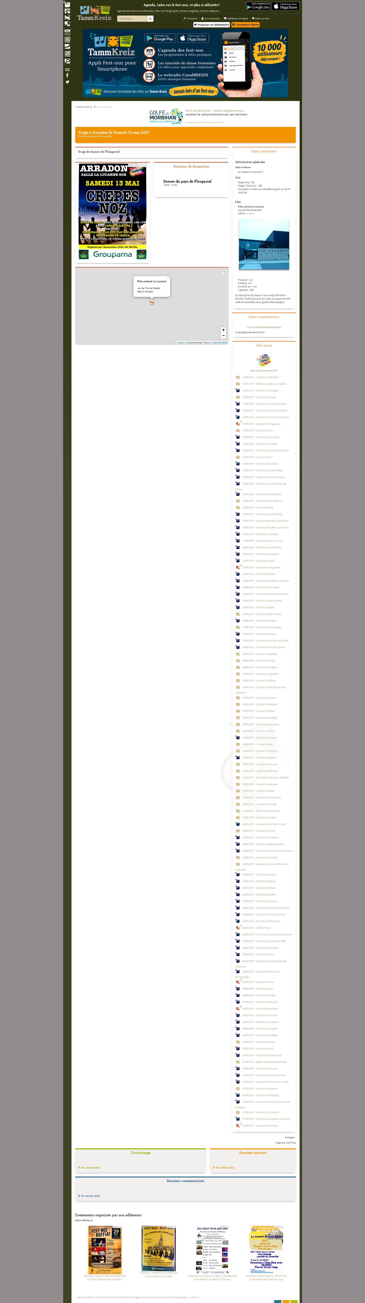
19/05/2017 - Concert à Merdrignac (261, 810)
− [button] (223, 335)
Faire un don (262, 18)
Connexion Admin (247, 24)
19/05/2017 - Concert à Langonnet (260, 724)
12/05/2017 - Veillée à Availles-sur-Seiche (264, 383)
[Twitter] (67, 83)
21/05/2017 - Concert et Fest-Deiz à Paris (264, 1074)
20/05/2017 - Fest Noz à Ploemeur (260, 837)
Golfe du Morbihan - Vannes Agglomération (215, 110)
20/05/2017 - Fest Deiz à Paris (258, 954)
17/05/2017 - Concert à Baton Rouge (261, 627)
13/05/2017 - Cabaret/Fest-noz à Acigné (263, 476)
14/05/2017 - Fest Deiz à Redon (259, 573)
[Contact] (67, 70)
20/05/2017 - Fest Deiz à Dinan (258, 887)
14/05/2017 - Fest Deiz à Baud (258, 560)
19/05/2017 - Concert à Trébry (258, 730)
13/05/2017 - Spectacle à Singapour (261, 423)
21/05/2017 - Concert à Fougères (260, 1088)
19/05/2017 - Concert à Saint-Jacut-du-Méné (265, 777)
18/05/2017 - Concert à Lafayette (259, 653)
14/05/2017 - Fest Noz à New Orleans (262, 600)
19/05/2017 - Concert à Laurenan (259, 783)
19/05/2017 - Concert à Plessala (259, 803)
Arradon (100, 132)
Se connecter (212, 18)
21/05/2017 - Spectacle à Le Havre (260, 1125)
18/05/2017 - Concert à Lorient (258, 660)
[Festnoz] (67, 4)
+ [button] (223, 330)
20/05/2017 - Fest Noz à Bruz (257, 988)
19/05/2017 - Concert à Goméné (259, 817)
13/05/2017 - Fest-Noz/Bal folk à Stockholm (265, 520)
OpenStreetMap (220, 342)
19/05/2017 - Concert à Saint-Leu (259, 750)
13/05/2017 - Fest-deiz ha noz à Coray (262, 540)
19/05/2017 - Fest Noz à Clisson (259, 737)
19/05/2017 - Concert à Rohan (258, 790)
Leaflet (180, 342)
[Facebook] (67, 76)
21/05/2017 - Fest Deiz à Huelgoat (260, 1094)
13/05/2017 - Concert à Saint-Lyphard (262, 500)
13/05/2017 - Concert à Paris (257, 430)
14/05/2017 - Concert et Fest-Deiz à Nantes (265, 593)
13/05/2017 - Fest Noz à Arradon (259, 443)
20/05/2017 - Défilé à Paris (256, 927)
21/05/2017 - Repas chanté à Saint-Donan (264, 1061)
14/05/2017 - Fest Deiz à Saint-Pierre (261, 547)
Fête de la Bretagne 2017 (264, 370)
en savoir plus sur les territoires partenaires (205, 122)
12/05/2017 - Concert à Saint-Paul (260, 376)
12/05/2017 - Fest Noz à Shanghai (260, 390)
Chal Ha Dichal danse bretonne (264, 327)
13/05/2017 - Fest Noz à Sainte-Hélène (262, 470)
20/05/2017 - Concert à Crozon (258, 830)
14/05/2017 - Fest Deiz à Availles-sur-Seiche (265, 580)
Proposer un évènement (213, 24)
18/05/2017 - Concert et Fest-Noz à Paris (264, 647)
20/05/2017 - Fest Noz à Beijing (259, 880)
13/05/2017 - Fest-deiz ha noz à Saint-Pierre (265, 416)
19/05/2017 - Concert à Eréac (257, 744)
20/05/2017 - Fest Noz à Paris (258, 1048)
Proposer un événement (155, 1297)
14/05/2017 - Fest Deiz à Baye (258, 607)
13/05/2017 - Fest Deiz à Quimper (260, 533)
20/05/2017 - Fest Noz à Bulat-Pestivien (263, 843)
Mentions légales (132, 1297)
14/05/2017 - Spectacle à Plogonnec (261, 567)
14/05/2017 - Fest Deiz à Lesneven (260, 553)
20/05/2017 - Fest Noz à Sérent (258, 995)
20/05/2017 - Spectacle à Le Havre (260, 1008)
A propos (82, 1297)
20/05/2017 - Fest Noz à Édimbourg (261, 920)
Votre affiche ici (84, 1220)
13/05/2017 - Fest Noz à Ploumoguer (262, 493)
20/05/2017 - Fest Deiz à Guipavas (260, 1021)
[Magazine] (67, 54)
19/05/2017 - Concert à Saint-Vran (260, 770)
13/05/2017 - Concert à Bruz (257, 456)
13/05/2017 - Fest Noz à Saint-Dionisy (262, 513)
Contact (104, 1297)
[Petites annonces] (67, 62)
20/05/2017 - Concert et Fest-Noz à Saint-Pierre (267, 850)
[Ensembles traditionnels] (67, 22)
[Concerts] (67, 11)
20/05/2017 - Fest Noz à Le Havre (260, 1028)
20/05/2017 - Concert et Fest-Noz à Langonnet (267, 934)
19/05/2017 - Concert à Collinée (259, 680)
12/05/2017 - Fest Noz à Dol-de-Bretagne (264, 403)
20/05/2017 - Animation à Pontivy (260, 857)
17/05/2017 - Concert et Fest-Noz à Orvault (265, 640)
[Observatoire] (67, 47)
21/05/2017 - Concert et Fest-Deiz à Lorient (265, 1081)
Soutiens (113, 1297)
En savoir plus (90, 1167)
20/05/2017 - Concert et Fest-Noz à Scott (264, 823)
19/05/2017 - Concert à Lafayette (259, 717)
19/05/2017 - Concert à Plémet (258, 710)
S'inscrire (192, 18)
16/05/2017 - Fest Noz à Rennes (259, 620)
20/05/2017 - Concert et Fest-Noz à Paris (264, 914)
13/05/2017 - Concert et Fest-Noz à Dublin (264, 410)
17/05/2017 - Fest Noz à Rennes (259, 633)
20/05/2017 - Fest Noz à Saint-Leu (260, 900)
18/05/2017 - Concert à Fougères (260, 667)
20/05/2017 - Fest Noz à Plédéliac (260, 1035)
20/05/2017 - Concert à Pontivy (258, 1041)
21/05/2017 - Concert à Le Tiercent (260, 1112)
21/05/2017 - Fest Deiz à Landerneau (262, 1055)
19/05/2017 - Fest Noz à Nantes (259, 757)
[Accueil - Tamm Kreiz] (94, 11)
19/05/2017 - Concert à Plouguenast (261, 797)
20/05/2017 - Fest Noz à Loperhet (260, 947)
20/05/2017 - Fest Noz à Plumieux (260, 1001)
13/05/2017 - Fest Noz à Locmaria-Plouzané (265, 450)
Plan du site (93, 1297)
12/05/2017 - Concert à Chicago (259, 396)
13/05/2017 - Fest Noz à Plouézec (260, 463)
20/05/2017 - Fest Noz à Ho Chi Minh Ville (264, 940)
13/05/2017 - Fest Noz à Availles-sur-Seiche (265, 527)
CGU (121, 1297)
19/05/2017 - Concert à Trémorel (259, 764)
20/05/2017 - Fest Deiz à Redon (259, 894)
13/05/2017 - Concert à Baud (257, 507)
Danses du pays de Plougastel (95, 136)
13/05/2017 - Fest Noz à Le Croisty (260, 436)
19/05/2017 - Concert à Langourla (260, 673)
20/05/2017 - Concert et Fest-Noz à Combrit (265, 907)
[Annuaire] (67, 40)
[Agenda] (67, 33)
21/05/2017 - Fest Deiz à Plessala (260, 1068)
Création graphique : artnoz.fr (183, 1297)
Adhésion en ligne (237, 18)
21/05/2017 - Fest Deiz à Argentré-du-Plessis (266, 1118)
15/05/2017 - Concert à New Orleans (261, 613)
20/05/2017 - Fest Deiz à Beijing (259, 874)
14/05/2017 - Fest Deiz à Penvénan (260, 587)
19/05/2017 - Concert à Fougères (260, 704)
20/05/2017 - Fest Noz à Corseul (259, 1015)
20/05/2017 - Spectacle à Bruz (258, 981)
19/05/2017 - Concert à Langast (259, 697)
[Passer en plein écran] (223, 273)
